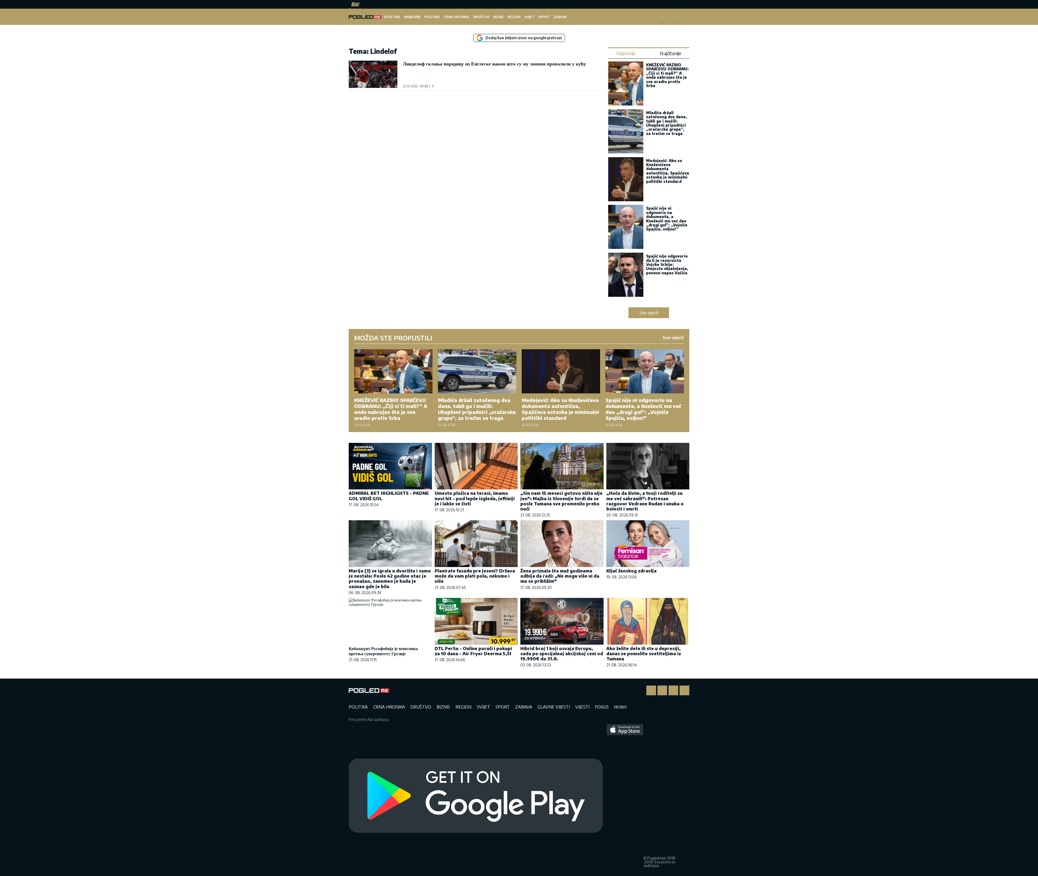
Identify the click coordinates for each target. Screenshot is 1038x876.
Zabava (560, 17)
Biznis (498, 17)
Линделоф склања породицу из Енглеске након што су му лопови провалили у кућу (494, 63)
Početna (392, 17)
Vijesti (582, 707)
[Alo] (354, 4)
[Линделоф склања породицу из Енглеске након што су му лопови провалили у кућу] (373, 74)
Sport (544, 17)
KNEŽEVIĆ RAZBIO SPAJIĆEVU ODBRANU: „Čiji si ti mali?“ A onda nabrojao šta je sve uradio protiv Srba (667, 75)
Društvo (481, 17)
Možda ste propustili (393, 337)
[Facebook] (651, 690)
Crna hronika (456, 17)
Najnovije (412, 17)
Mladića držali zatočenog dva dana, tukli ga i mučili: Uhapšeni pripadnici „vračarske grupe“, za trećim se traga (666, 123)
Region (513, 17)
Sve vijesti (648, 312)
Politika (432, 17)
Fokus (602, 707)
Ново (620, 707)
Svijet (529, 17)
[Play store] (476, 796)
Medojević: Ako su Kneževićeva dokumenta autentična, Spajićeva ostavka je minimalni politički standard (667, 171)
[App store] (625, 796)
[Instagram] (662, 690)
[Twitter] (673, 690)
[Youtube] (684, 690)
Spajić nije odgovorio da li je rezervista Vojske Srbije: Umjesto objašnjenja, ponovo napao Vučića (667, 264)
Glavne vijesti (554, 707)
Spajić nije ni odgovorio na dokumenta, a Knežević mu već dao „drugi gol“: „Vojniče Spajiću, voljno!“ (666, 218)
